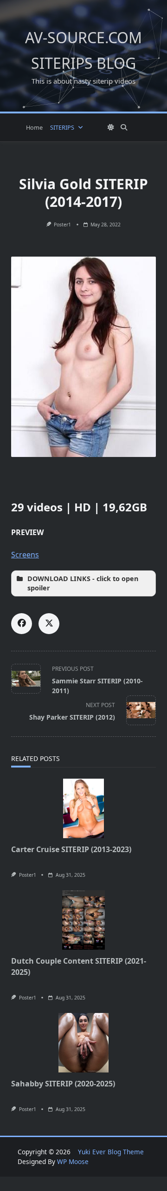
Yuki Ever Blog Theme (111, 1151)
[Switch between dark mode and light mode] (111, 127)
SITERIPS (62, 127)
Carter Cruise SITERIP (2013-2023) (71, 849)
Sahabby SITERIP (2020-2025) (63, 1084)
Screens (25, 554)
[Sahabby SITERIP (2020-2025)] (83, 1042)
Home (34, 127)
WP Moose (73, 1161)
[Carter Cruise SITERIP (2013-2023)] (83, 808)
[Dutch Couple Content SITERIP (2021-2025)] (83, 920)
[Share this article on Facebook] (21, 623)
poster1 (62, 224)
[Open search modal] (124, 127)
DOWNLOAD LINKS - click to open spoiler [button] (82, 583)
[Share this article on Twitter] (49, 623)
